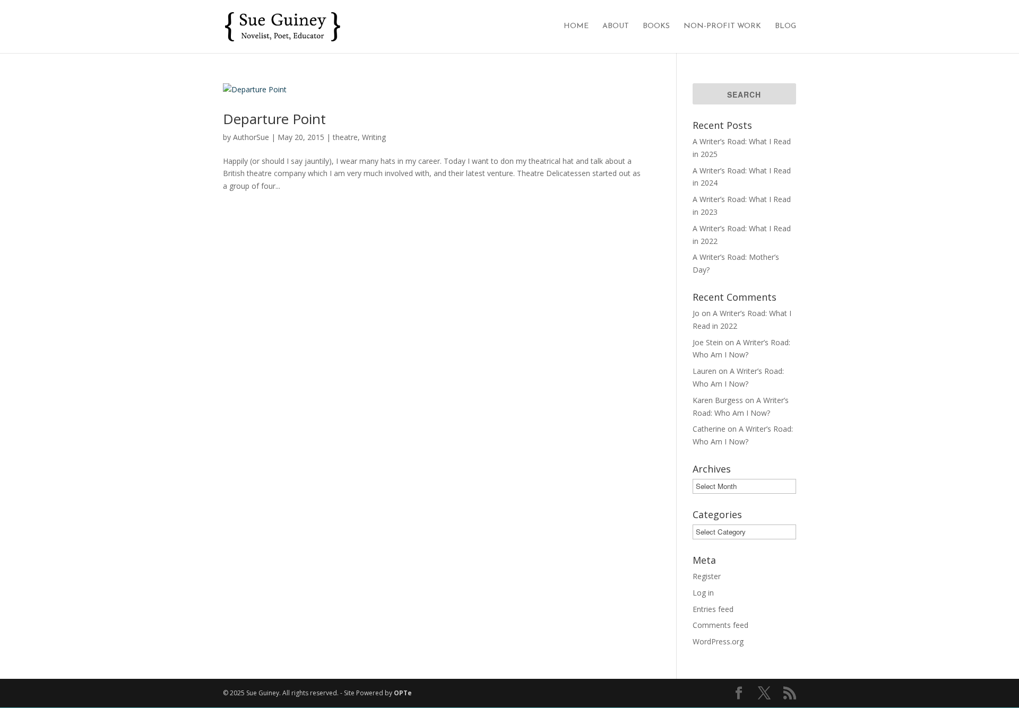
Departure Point (274, 118)
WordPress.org (718, 641)
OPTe (403, 692)
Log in (703, 593)
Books (656, 26)
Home (576, 26)
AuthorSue (251, 137)
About (615, 26)
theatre (345, 137)
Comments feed (720, 625)
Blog (785, 26)
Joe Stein (708, 342)
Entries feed (713, 609)
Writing (374, 137)
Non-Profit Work (722, 26)
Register (707, 576)
